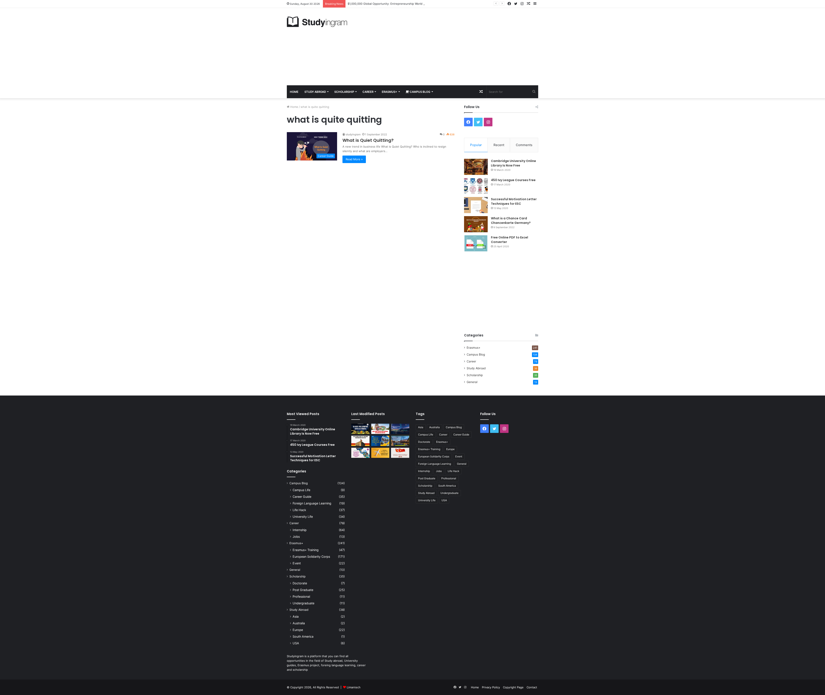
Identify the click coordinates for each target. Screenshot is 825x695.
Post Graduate (303, 590)
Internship (300, 530)
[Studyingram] (317, 22)
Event (297, 563)
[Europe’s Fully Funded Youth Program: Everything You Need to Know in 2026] (380, 441)
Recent (498, 145)
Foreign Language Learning (312, 503)
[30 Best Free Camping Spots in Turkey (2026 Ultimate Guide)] (360, 429)
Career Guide (302, 496)
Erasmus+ (389, 91)
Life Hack (299, 510)
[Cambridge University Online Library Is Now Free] (476, 167)
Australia (299, 623)
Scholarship (344, 91)
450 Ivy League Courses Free (513, 180)
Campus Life (301, 490)
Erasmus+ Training (306, 550)
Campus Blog (419, 91)
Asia (296, 616)
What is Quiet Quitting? (368, 140)
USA (296, 643)
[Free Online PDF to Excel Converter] (476, 243)
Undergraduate (303, 603)
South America (303, 636)
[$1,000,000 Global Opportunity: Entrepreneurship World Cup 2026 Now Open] (400, 429)
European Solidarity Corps (311, 556)
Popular (476, 145)
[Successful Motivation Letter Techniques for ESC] (476, 205)
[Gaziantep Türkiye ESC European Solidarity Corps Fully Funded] (400, 453)
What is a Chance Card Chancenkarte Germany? (511, 220)
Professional (301, 596)
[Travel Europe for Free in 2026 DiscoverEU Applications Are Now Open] (380, 429)
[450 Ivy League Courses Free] (476, 186)
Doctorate (300, 583)
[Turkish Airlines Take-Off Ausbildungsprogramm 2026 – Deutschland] (380, 453)
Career (367, 91)
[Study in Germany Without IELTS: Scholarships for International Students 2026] (360, 441)
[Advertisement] (455, 47)
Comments (524, 145)
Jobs (296, 536)
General (472, 382)
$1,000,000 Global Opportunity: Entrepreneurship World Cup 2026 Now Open (400, 3)
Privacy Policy (491, 687)
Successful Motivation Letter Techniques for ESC (514, 201)
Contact (532, 687)
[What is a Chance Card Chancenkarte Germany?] (476, 224)
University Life (303, 516)
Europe (298, 630)
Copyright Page (513, 687)
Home (294, 91)
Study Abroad (315, 91)
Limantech (354, 687)
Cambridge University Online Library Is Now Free (513, 163)
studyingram (353, 134)
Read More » (354, 159)
